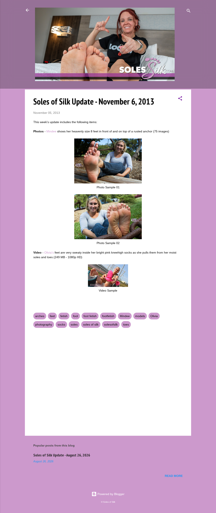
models (140, 316)
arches (39, 316)
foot (75, 316)
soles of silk (91, 324)
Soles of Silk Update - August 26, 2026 (61, 455)
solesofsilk (111, 324)
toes (126, 324)
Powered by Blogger (110, 494)
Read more (174, 476)
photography (43, 324)
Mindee (51, 131)
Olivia (154, 316)
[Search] (188, 11)
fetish (64, 316)
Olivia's (49, 252)
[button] (180, 99)
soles (74, 324)
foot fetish (90, 316)
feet (52, 316)
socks (61, 324)
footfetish (108, 316)
